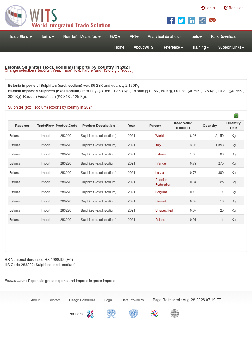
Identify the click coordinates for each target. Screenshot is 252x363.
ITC (91, 313)
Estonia (160, 153)
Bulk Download (224, 36)
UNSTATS (134, 313)
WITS (61, 15)
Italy (158, 144)
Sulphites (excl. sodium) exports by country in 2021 (50, 107)
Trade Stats (19, 36)
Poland (160, 219)
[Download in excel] (236, 115)
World (159, 135)
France (160, 163)
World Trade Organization (155, 313)
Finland (160, 200)
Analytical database (164, 36)
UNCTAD (112, 313)
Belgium (161, 191)
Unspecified (164, 210)
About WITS (143, 47)
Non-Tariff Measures (80, 36)
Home (119, 47)
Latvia (159, 172)
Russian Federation (163, 182)
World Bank (176, 313)
